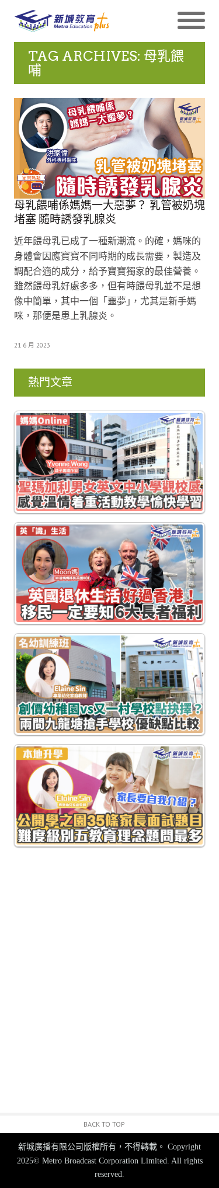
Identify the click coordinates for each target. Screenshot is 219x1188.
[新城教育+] (62, 20)
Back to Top (104, 1124)
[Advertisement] (109, 992)
